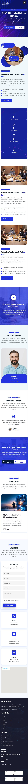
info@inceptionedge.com (6, 764)
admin (8, 529)
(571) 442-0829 (4, 759)
